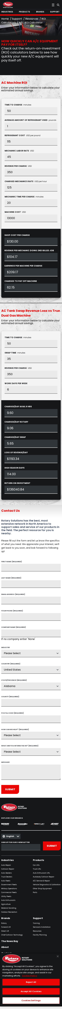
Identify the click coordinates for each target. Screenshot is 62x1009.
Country (10, 664)
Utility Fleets (6, 897)
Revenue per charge (18, 368)
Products (38, 860)
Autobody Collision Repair (43, 877)
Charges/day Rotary (16, 422)
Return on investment (17, 483)
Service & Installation (42, 927)
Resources (31, 19)
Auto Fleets (5, 881)
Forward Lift (6, 927)
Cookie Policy (29, 975)
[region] (31, 979)
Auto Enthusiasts (8, 900)
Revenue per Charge (18, 166)
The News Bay (9, 941)
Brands (5, 918)
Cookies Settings (31, 1000)
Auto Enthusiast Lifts (41, 873)
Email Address (13, 595)
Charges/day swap (15, 437)
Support (17, 19)
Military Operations (9, 889)
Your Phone (12, 611)
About (5, 947)
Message (5, 762)
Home (5, 19)
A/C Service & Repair (41, 881)
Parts (35, 893)
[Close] (57, 956)
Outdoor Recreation (9, 912)
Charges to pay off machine (20, 281)
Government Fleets (9, 885)
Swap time (15, 353)
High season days (14, 468)
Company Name (13, 627)
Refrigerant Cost (22, 135)
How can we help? (15, 730)
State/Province (14, 680)
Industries (7, 860)
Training (36, 923)
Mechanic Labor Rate (19, 151)
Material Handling (8, 908)
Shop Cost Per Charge (17, 235)
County (10, 697)
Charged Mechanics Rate (26, 181)
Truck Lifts (37, 869)
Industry (5, 648)
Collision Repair (7, 869)
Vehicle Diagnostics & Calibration (47, 885)
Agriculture (5, 904)
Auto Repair (6, 865)
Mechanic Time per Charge (24, 196)
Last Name (11, 578)
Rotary (4, 923)
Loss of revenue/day (16, 452)
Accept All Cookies (31, 991)
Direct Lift (5, 931)
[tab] (7, 11)
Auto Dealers (6, 873)
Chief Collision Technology (12, 935)
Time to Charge (18, 105)
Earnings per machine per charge (23, 266)
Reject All (31, 982)
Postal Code (12, 713)
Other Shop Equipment (42, 889)
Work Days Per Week (16, 383)
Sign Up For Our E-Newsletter (15, 842)
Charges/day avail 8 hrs (18, 406)
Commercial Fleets (9, 893)
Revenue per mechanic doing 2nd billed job (29, 250)
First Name (11, 562)
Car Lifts (36, 865)
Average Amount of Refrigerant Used (30, 120)
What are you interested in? (19, 746)
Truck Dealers (6, 877)
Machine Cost (15, 212)
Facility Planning (40, 935)
